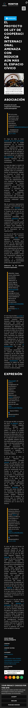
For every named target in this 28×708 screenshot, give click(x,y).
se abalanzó (14, 423)
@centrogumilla (13, 289)
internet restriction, (17, 660)
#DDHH (10, 397)
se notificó (20, 316)
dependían (15, 487)
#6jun (10, 406)
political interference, (8, 662)
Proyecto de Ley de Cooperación (14, 141)
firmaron (17, 207)
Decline (14, 700)
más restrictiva (8, 157)
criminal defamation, (8, 660)
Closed (5, 649)
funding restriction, (8, 658)
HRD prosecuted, (12, 663)
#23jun (10, 531)
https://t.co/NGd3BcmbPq (15, 533)
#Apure (15, 515)
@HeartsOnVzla (18, 127)
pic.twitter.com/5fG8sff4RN (16, 304)
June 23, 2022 (12, 541)
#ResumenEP (12, 381)
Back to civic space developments (13, 672)
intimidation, (18, 658)
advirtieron (15, 218)
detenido (6, 557)
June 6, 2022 (11, 416)
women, (14, 658)
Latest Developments (8, 654)
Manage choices (14, 704)
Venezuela (6, 645)
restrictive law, (16, 662)
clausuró (6, 462)
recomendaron (13, 360)
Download (11, 18)
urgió (16, 237)
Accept (14, 696)
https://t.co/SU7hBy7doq (15, 408)
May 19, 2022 (12, 133)
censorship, (6, 663)
